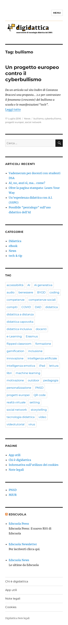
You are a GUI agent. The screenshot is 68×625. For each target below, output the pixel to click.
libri (9, 373)
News (27, 118)
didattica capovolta (20, 321)
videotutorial (15, 424)
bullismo (38, 118)
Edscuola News (19, 560)
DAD (38, 307)
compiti (12, 307)
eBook (13, 246)
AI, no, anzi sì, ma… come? (27, 183)
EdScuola (17, 514)
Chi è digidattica (20, 460)
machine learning (28, 373)
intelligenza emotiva (21, 365)
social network (33, 122)
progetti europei (14, 122)
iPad (42, 365)
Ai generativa (43, 285)
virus (31, 424)
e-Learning (14, 336)
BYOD (41, 292)
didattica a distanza (20, 314)
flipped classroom (19, 343)
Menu (57, 12)
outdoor (33, 380)
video (42, 417)
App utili (14, 455)
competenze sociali (42, 299)
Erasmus (32, 336)
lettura (53, 365)
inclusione (35, 351)
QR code (40, 395)
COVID (26, 307)
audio (10, 292)
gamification (15, 351)
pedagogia (50, 380)
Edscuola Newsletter (23, 544)
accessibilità (15, 285)
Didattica (15, 241)
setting (35, 402)
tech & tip (15, 255)
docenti (41, 329)
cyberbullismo (53, 118)
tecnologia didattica (21, 417)
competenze (16, 299)
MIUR (13, 495)
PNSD (39, 387)
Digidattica (11, 618)
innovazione (15, 358)
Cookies (10, 607)
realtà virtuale (16, 402)
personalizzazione (19, 387)
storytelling (39, 409)
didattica (51, 307)
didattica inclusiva (19, 329)
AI (28, 285)
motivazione (15, 380)
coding (54, 292)
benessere (25, 292)
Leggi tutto (13, 109)
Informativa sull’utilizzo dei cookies (33, 465)
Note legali (16, 469)
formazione (43, 343)
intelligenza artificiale (42, 358)
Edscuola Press (19, 523)
